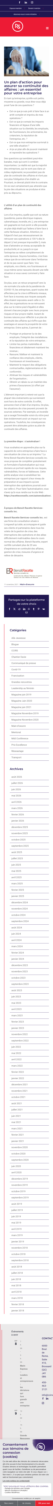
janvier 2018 (17, 1310)
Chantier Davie (18, 657)
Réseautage (17, 751)
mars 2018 (17, 1298)
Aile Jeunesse (18, 638)
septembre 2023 (20, 984)
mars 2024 (17, 946)
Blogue (15, 644)
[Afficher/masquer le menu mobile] (47, 28)
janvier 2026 (17, 820)
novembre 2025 (19, 833)
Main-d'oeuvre (27, 584)
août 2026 (16, 776)
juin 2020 (16, 1166)
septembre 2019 (20, 1197)
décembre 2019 (19, 1178)
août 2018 (16, 1266)
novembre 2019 (19, 1185)
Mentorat (16, 732)
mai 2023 (16, 1003)
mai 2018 (16, 1285)
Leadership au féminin (22, 688)
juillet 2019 (17, 1210)
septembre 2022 (20, 1040)
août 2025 (16, 852)
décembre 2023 (19, 965)
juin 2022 (16, 1046)
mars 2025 (17, 883)
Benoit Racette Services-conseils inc (23, 517)
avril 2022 (16, 1059)
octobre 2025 (18, 839)
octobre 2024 (18, 915)
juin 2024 (16, 933)
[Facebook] (43, 1398)
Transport (16, 757)
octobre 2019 (18, 1191)
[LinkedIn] (47, 1398)
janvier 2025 (17, 896)
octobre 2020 (18, 1153)
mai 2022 (16, 1053)
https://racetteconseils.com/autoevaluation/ (27, 495)
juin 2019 (16, 1216)
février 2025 (17, 890)
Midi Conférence (19, 738)
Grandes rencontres (21, 682)
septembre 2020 (20, 1160)
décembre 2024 (19, 902)
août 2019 (16, 1204)
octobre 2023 (18, 977)
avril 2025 (16, 877)
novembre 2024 (19, 908)
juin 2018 (16, 1279)
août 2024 (16, 927)
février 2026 (17, 814)
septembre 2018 (20, 1260)
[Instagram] (43, 1403)
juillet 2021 (17, 1109)
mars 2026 (17, 808)
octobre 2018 (18, 1254)
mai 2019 (16, 1222)
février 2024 (17, 952)
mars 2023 (17, 1015)
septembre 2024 (20, 921)
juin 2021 (16, 1116)
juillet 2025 (17, 858)
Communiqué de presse (23, 663)
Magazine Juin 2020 (21, 700)
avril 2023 (16, 1009)
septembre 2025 (20, 845)
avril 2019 (16, 1229)
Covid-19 (16, 669)
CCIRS (14, 650)
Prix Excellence (19, 744)
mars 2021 (17, 1128)
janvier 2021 (17, 1141)
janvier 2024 (17, 959)
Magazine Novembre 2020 (25, 719)
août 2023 (16, 990)
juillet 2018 (17, 1273)
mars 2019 (17, 1235)
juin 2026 (16, 789)
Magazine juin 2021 (21, 707)
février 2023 (17, 1021)
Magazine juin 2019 (21, 694)
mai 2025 (16, 871)
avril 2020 (16, 1172)
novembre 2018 (19, 1247)
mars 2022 (17, 1065)
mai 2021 (16, 1122)
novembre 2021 (19, 1090)
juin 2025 (16, 864)
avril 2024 (16, 940)
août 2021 (16, 1103)
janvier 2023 (17, 1028)
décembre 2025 (19, 827)
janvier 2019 (17, 1241)
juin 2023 (16, 996)
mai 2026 (16, 795)
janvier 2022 (17, 1078)
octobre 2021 (18, 1097)
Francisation (17, 675)
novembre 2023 (19, 971)
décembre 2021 (19, 1084)
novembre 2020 (19, 1147)
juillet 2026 (17, 783)
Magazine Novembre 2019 (25, 713)
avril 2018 (16, 1291)
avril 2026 (16, 802)
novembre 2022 (19, 1034)
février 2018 (17, 1304)
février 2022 (17, 1072)
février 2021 (17, 1134)
